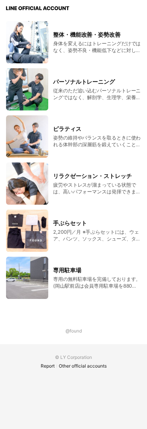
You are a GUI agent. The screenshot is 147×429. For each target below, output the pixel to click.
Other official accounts (83, 366)
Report (48, 366)
